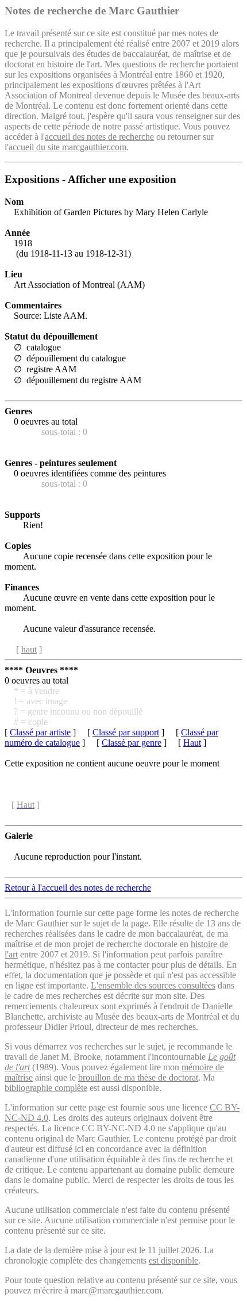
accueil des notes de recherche (99, 137)
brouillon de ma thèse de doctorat (138, 1077)
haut (29, 649)
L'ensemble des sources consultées (153, 985)
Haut (192, 742)
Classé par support (125, 732)
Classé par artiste (40, 732)
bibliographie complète (46, 1088)
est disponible (173, 1260)
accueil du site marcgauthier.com (67, 147)
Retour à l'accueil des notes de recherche (78, 887)
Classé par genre (131, 742)
